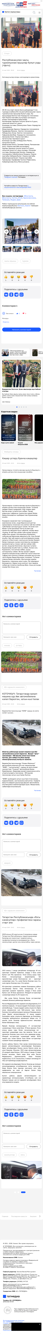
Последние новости (19, 1216)
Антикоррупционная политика (13, 1320)
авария (7, 863)
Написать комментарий (21, 330)
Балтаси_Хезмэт (24, 206)
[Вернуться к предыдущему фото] (6, 231)
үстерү (19, 645)
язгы (23, 1155)
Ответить (6, 322)
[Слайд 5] (26, 407)
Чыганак (37, 571)
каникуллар (9, 1155)
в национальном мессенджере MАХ (17, 186)
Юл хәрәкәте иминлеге (14, 687)
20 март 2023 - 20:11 (8, 927)
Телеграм (6, 200)
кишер (7, 645)
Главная (5, 1216)
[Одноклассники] (11, 295)
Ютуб (20, 198)
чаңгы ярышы (10, 261)
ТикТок (14, 198)
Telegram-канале (11, 177)
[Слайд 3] (21, 407)
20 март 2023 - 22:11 (8, 463)
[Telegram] (16, 295)
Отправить (33, 637)
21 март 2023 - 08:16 (8, 70)
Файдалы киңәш (11, 452)
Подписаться (25, 1328)
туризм (25, 261)
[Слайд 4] (23, 407)
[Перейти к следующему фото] (36, 231)
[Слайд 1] (16, 407)
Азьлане (33, 1216)
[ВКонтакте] (6, 295)
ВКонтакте (28, 196)
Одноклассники (29, 198)
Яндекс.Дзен (15, 200)
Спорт (7, 53)
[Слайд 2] (19, 407)
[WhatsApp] (22, 295)
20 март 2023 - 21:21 (8, 704)
